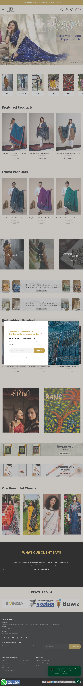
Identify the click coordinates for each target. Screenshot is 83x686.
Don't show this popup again (20, 357)
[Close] (77, 323)
